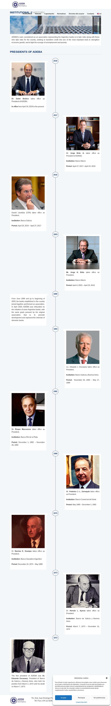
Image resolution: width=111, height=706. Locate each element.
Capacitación (49, 14)
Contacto (90, 14)
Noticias (38, 14)
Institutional (20, 12)
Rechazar (81, 698)
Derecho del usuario (76, 14)
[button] (107, 678)
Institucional (27, 14)
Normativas (61, 14)
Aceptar (63, 698)
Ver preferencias (99, 698)
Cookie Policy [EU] (81, 702)
